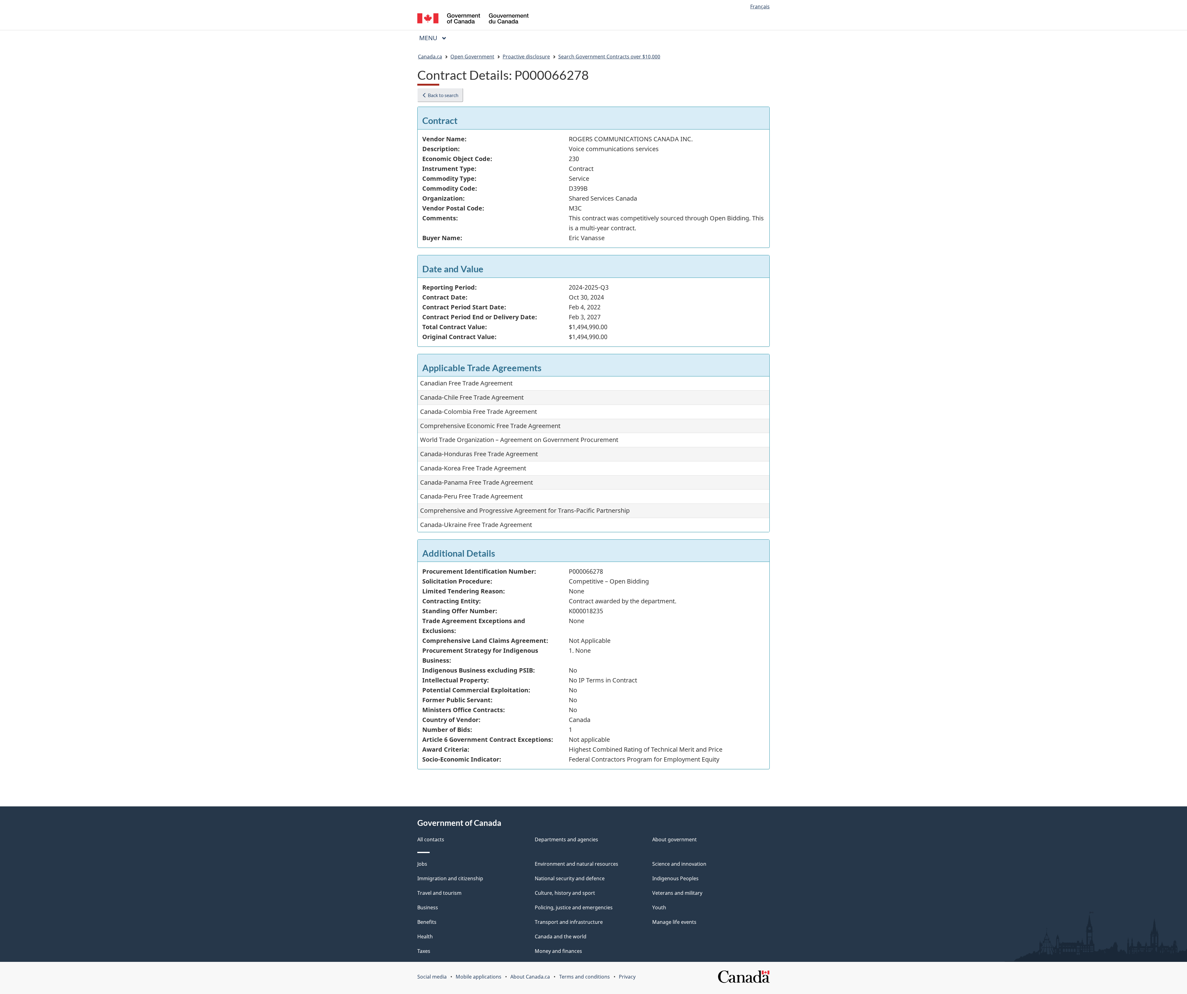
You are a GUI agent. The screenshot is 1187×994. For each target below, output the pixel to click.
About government (674, 839)
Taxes (423, 951)
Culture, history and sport (565, 893)
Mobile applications (478, 976)
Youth (659, 907)
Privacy (627, 976)
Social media (432, 976)
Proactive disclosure (526, 56)
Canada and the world (560, 936)
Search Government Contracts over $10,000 (609, 56)
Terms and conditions (584, 976)
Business (427, 907)
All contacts (430, 839)
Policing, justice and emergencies (574, 907)
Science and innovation (679, 863)
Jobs (422, 863)
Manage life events (674, 922)
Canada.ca (430, 56)
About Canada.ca (530, 976)
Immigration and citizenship (450, 878)
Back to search (442, 95)
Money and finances (558, 951)
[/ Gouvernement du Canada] (473, 19)
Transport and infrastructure (569, 922)
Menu (429, 38)
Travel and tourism (439, 893)
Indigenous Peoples (675, 878)
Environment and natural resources (576, 863)
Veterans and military (677, 893)
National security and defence (570, 878)
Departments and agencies (566, 839)
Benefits (426, 922)
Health (425, 936)
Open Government (472, 56)
